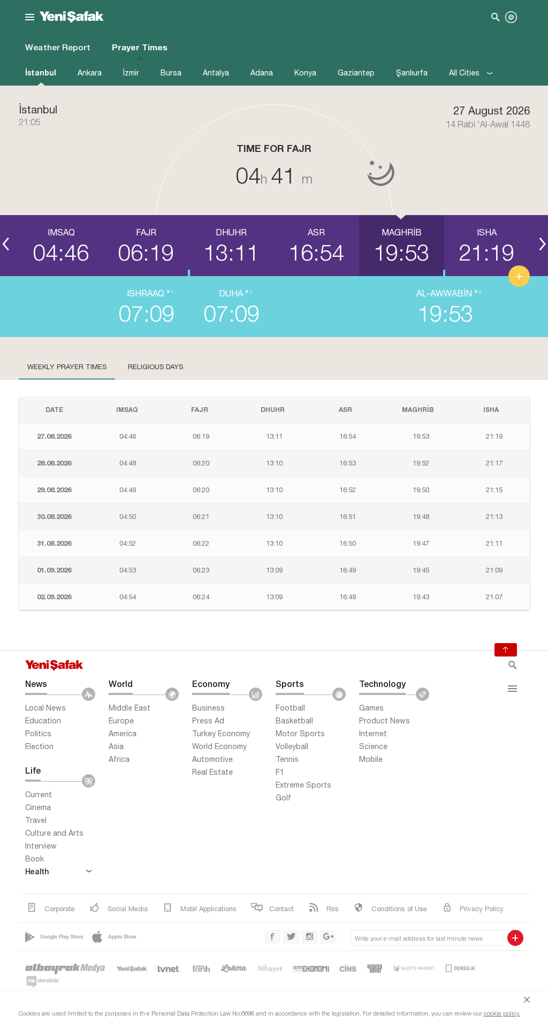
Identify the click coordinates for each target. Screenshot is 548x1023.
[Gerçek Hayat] (375, 968)
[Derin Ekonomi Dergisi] (311, 968)
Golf (283, 797)
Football (290, 708)
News (36, 683)
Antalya (216, 72)
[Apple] (115, 936)
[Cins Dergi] (348, 968)
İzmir (131, 72)
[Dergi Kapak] (461, 968)
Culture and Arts (54, 833)
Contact (281, 909)
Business (208, 708)
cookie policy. (502, 1013)
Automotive (212, 759)
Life (33, 770)
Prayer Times (140, 47)
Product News (384, 720)
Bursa (171, 72)
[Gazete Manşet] (414, 968)
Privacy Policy (482, 909)
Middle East (129, 708)
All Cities (465, 72)
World (121, 683)
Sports (290, 683)
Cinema (38, 807)
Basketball (294, 720)
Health (37, 871)
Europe (121, 720)
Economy (211, 683)
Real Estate (212, 772)
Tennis (287, 759)
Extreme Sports (303, 785)
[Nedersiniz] (42, 981)
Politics (38, 733)
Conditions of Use (399, 909)
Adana (261, 72)
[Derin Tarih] (201, 968)
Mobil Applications (208, 909)
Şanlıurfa (412, 72)
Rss (332, 909)
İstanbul (40, 72)
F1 (280, 772)
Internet (373, 733)
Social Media (128, 909)
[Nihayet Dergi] (270, 968)
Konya (305, 72)
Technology (382, 683)
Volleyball (292, 746)
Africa (119, 759)
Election (39, 746)
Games (371, 708)
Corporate (59, 909)
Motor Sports (300, 733)
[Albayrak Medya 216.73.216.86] (65, 968)
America (122, 733)
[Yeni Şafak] (131, 968)
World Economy (219, 746)
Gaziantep (356, 72)
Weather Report (57, 47)
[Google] (55, 936)
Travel (36, 820)
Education (43, 720)
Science (373, 746)
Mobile (371, 759)
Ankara (90, 72)
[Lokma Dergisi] (234, 968)
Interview (41, 846)
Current (38, 794)
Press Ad (208, 720)
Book (34, 858)
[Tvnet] (169, 968)
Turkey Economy (221, 733)
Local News (45, 708)
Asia (116, 746)
